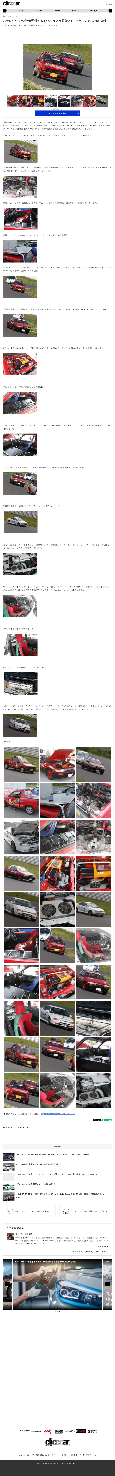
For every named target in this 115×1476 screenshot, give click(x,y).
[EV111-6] (20, 564)
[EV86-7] (20, 364)
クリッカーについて (26, 1455)
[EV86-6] (20, 402)
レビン (15, 1127)
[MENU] (110, 4)
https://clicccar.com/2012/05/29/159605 (58, 1113)
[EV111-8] (20, 725)
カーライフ (75, 10)
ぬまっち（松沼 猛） (51, 25)
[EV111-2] (21, 644)
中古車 (39, 10)
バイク (21, 10)
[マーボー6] (20, 251)
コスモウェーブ (76, 135)
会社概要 (74, 1455)
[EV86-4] (20, 444)
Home (57, 10)
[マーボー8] (20, 286)
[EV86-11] (20, 483)
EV (4, 1127)
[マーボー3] (21, 218)
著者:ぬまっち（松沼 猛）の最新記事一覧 (89, 1251)
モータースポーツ (24, 1127)
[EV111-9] (21, 522)
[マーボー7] (20, 186)
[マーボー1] (21, 151)
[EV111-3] (20, 606)
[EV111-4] (21, 683)
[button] (110, 10)
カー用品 (93, 10)
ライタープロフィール (87, 1455)
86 (32, 1127)
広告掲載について (42, 1455)
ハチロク (9, 1127)
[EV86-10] (20, 325)
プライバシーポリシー (60, 1455)
